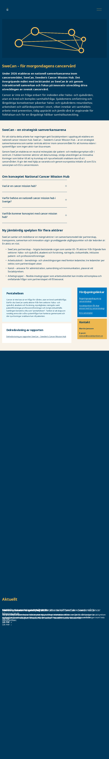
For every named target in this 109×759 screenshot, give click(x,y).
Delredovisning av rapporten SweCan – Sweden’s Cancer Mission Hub (36, 336)
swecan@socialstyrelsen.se (91, 335)
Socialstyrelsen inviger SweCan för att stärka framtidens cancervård (48, 610)
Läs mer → (7, 624)
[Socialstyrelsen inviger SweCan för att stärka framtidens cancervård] (54, 605)
